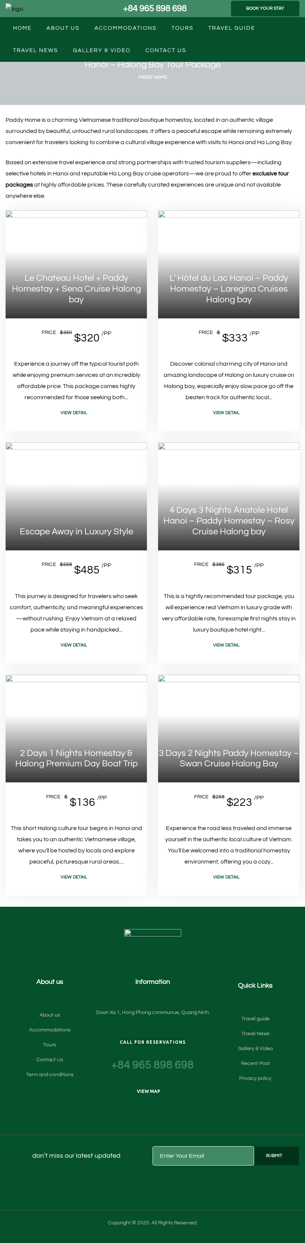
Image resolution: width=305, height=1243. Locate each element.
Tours (182, 28)
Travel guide (231, 28)
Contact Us (49, 1059)
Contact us (165, 50)
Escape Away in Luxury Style (76, 531)
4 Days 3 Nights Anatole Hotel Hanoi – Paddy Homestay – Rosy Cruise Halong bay (229, 520)
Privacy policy (255, 1078)
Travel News (35, 50)
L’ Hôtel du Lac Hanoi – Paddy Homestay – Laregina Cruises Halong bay (229, 288)
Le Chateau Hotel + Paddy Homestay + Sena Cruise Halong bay (76, 288)
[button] (265, 8)
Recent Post (255, 1063)
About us (63, 28)
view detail (74, 412)
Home (22, 28)
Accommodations (125, 28)
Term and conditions (50, 1074)
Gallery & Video (102, 50)
